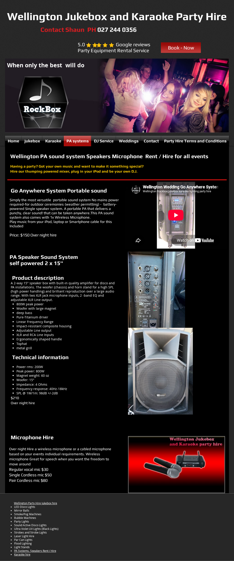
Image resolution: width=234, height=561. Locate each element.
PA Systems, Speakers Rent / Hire (35, 551)
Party (17, 521)
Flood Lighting (23, 543)
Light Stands (22, 547)
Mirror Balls (21, 510)
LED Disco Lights (24, 507)
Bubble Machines (25, 518)
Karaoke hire (22, 554)
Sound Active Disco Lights (30, 525)
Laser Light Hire (24, 536)
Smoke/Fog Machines (27, 514)
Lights (25, 521)
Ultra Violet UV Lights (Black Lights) (36, 529)
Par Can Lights (23, 540)
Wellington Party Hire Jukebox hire (35, 503)
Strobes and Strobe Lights (30, 532)
